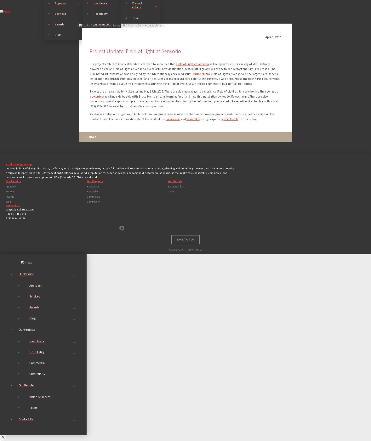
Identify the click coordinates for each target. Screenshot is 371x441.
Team (171, 191)
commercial (173, 119)
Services (10, 191)
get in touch (230, 119)
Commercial (93, 197)
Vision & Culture (176, 186)
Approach (11, 186)
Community (93, 202)
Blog (8, 202)
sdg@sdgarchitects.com (20, 209)
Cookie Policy (177, 250)
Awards (10, 197)
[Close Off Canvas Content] (3, 438)
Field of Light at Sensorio (192, 64)
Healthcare (93, 186)
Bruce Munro (201, 74)
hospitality (193, 119)
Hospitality (92, 191)
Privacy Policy (194, 250)
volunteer (98, 97)
